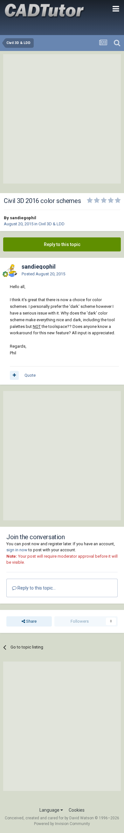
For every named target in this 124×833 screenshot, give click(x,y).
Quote (30, 375)
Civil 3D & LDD (51, 223)
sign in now (16, 549)
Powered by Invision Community (62, 824)
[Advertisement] (62, 119)
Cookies (77, 810)
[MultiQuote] (14, 375)
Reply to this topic (62, 244)
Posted (43, 274)
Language (49, 810)
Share (31, 621)
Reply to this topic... (36, 587)
